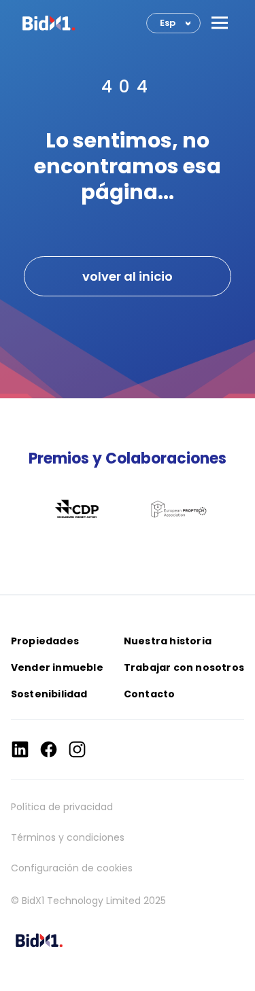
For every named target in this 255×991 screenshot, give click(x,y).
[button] (219, 22)
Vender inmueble (57, 667)
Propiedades (45, 641)
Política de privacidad (62, 807)
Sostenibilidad (49, 694)
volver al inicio (127, 276)
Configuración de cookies (72, 868)
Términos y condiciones (67, 837)
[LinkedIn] (20, 749)
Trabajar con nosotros (184, 667)
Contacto (149, 694)
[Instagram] (77, 749)
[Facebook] (48, 749)
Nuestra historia (167, 641)
